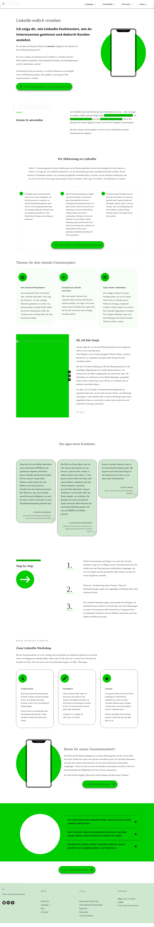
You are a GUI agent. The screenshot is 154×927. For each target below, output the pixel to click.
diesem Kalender (71, 770)
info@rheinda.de (129, 902)
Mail (32, 717)
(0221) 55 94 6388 (129, 899)
